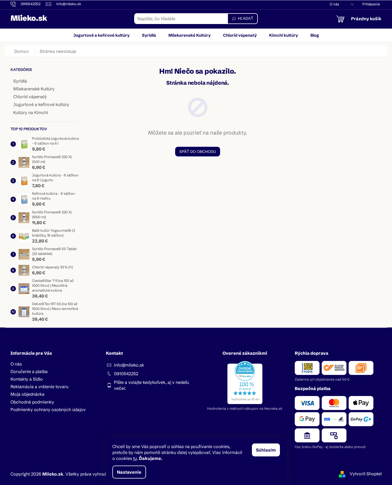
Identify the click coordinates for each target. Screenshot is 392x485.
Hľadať (245, 18)
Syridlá (20, 81)
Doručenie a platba (29, 371)
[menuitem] (101, 35)
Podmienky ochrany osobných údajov (48, 409)
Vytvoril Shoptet (366, 473)
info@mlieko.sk (129, 365)
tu (135, 458)
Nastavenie (129, 472)
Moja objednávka (27, 394)
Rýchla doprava (311, 353)
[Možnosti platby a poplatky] (338, 419)
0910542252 (126, 373)
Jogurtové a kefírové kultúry (41, 104)
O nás (334, 4)
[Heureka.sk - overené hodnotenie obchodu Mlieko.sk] (244, 382)
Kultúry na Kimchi (30, 112)
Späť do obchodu (197, 151)
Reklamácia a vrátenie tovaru (39, 386)
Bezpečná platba (313, 388)
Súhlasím (266, 450)
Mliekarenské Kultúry (34, 88)
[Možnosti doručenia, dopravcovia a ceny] (338, 368)
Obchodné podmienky (32, 402)
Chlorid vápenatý (30, 96)
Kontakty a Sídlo (27, 379)
